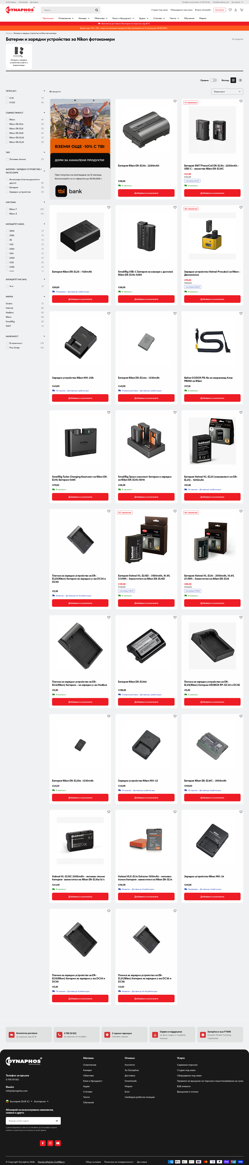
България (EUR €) (20, 1101)
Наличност (12, 336)
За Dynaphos (11, 2)
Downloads (23, 2)
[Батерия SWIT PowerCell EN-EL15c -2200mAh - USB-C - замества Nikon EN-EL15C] (212, 129)
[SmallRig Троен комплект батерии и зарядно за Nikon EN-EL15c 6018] (146, 441)
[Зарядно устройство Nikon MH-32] (146, 744)
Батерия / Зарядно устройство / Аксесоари (24, 171)
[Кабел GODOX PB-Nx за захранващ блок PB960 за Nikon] (212, 342)
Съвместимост (14, 112)
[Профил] (236, 10)
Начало (9, 33)
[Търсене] (96, 10)
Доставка (34, 2)
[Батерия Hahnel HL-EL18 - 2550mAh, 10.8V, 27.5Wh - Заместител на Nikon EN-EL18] (212, 539)
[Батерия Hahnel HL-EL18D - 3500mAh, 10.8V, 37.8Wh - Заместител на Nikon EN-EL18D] (146, 539)
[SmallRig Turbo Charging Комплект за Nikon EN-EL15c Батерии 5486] (80, 441)
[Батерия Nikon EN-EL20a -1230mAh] (80, 744)
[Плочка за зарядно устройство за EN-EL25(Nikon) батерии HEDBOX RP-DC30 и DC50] (212, 646)
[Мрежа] (233, 80)
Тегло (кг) (11, 91)
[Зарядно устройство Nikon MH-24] (212, 840)
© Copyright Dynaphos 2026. (20, 1161)
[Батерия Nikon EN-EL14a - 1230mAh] (146, 342)
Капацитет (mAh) (15, 224)
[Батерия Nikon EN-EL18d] (146, 646)
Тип (8, 152)
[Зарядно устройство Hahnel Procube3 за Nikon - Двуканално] (212, 236)
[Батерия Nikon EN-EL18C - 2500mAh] (212, 744)
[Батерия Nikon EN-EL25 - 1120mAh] (80, 236)
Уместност (219, 91)
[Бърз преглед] (172, 105)
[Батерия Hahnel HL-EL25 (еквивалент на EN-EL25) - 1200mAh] (212, 441)
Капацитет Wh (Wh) (16, 279)
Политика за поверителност (119, 1161)
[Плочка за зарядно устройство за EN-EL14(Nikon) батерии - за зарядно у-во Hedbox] (80, 646)
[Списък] (240, 80)
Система (11, 202)
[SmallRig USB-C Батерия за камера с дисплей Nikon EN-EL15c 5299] (146, 236)
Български (236, 2)
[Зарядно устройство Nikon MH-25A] (80, 342)
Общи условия (93, 1161)
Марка (9, 296)
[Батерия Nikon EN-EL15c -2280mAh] (146, 129)
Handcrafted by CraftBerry (51, 1161)
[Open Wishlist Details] (230, 9)
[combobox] (70, 10)
